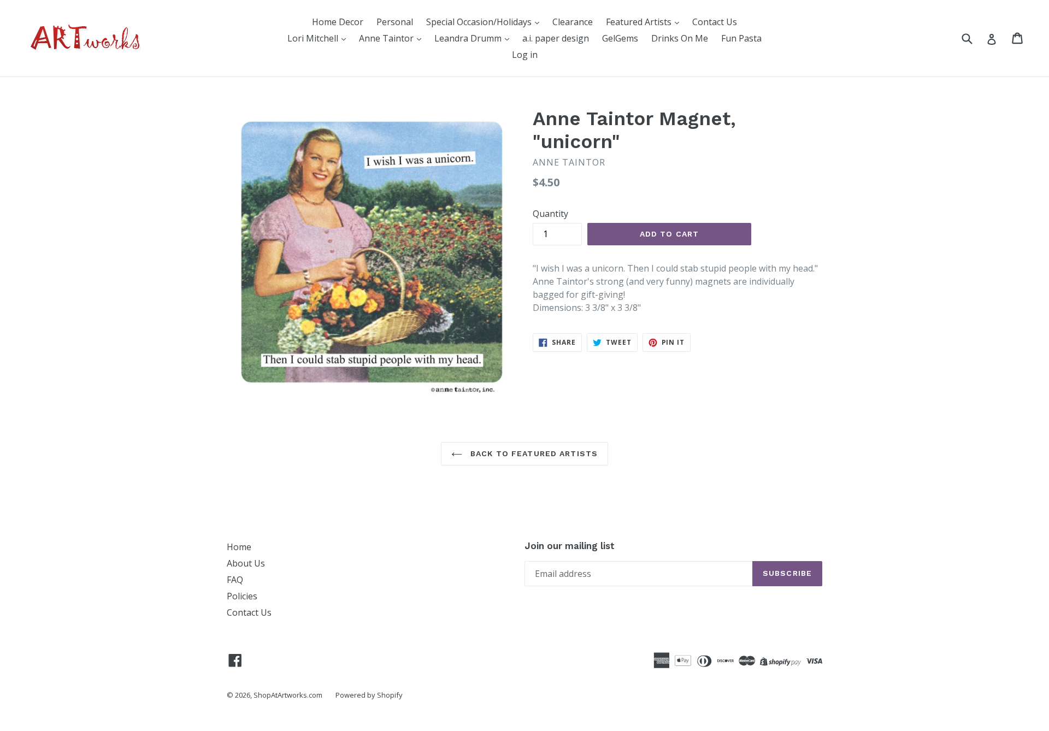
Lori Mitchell (313, 38)
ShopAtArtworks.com (288, 695)
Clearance (572, 22)
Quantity (550, 214)
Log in (525, 55)
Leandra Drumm (469, 38)
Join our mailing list (569, 545)
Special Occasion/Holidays (480, 22)
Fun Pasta (741, 38)
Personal (394, 22)
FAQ (235, 580)
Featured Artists (640, 22)
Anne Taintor (387, 38)
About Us (246, 563)
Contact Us (714, 22)
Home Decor (337, 22)
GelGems (620, 38)
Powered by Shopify (369, 695)
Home (239, 547)
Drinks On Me (679, 38)
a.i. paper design (555, 38)
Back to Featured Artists (533, 453)
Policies (242, 596)
